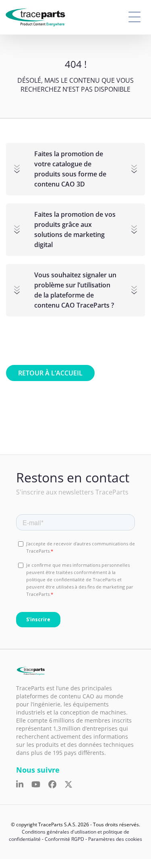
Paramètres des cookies (115, 839)
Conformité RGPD (64, 839)
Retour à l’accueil (50, 373)
